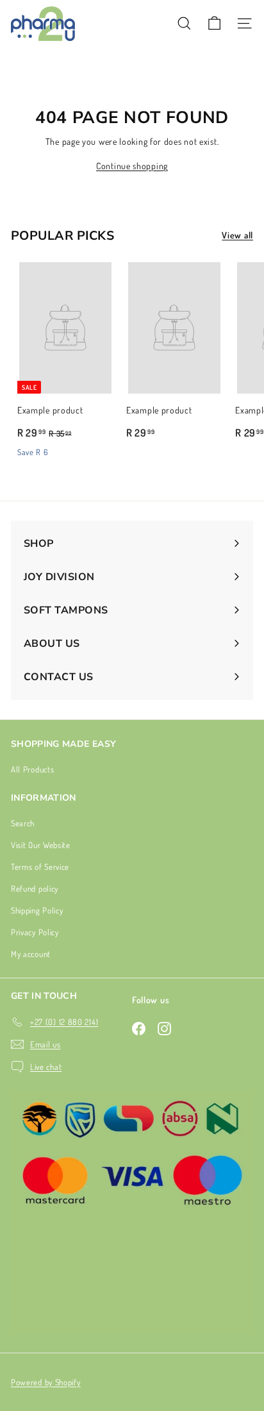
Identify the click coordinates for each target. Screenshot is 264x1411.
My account (31, 954)
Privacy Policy (35, 932)
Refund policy (34, 888)
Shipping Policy (37, 910)
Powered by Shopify (46, 1382)
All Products (32, 769)
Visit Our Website (40, 845)
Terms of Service (40, 867)
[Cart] (214, 23)
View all (237, 235)
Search (23, 823)
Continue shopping (132, 165)
